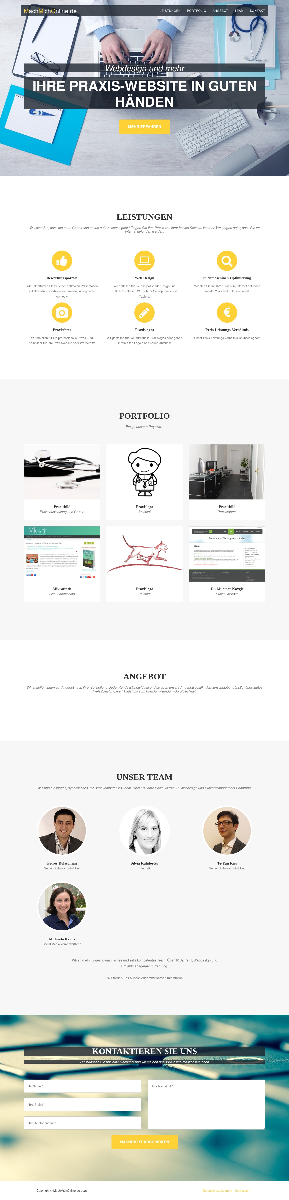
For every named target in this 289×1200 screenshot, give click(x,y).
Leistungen (170, 10)
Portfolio (196, 10)
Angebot (220, 10)
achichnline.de (50, 10)
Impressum (242, 1190)
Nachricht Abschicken (144, 1142)
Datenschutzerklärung (217, 1190)
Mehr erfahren (144, 126)
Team (239, 10)
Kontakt (257, 10)
